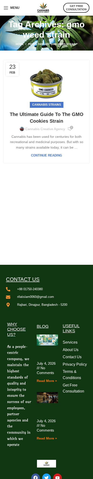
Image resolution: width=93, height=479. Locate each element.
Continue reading (46, 155)
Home (20, 44)
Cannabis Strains (46, 104)
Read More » (47, 381)
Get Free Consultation (76, 8)
